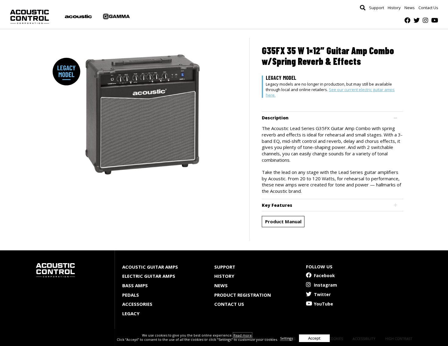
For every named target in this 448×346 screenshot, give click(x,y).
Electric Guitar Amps (148, 276)
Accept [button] (314, 338)
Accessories (137, 304)
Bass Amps (135, 285)
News (409, 7)
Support (376, 7)
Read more (242, 335)
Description (275, 118)
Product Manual (283, 221)
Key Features (277, 205)
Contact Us (428, 7)
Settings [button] (286, 338)
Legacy (131, 313)
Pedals (130, 295)
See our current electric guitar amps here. (330, 92)
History (394, 7)
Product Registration (242, 295)
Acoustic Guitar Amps (150, 267)
